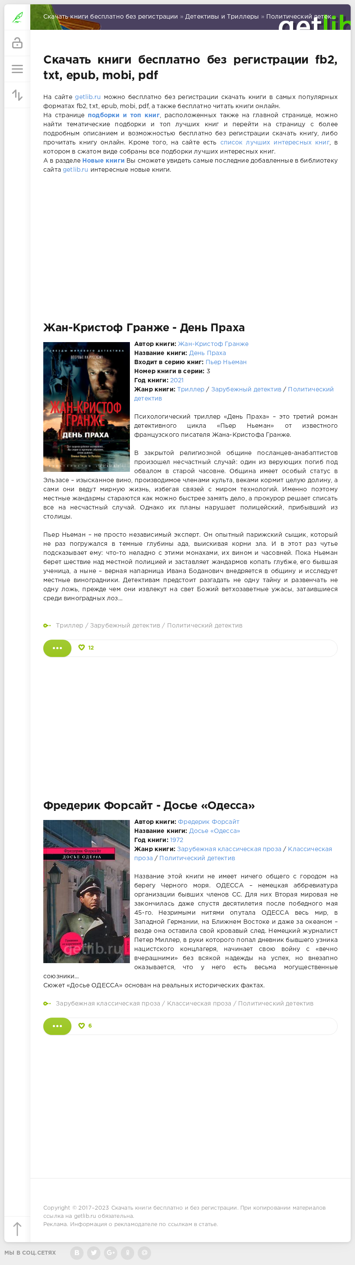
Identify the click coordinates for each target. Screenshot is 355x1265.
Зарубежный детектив (246, 389)
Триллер (190, 389)
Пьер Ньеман (226, 362)
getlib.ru (88, 97)
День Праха (207, 353)
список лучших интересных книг (274, 142)
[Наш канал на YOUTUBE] (110, 1253)
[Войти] (17, 43)
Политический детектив (205, 625)
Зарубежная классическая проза (229, 849)
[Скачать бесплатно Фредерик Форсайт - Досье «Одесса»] (57, 1026)
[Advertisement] (190, 248)
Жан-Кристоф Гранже (213, 344)
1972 (177, 840)
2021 (177, 380)
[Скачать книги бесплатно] (17, 17)
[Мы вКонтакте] (77, 1253)
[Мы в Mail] (144, 1253)
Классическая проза (199, 1003)
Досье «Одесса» (214, 831)
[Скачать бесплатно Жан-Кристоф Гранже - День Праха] (57, 648)
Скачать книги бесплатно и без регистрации (174, 1208)
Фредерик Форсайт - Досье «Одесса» (149, 806)
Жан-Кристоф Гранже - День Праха (144, 328)
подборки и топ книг (124, 115)
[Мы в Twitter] (93, 1253)
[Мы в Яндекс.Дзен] (127, 1253)
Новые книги (103, 160)
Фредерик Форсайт (208, 822)
